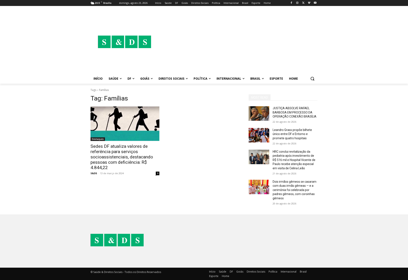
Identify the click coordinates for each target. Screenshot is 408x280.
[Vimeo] (309, 3)
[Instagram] (297, 3)
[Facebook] (291, 3)
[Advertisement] (238, 42)
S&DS (94, 173)
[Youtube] (315, 3)
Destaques (98, 139)
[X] (303, 3)
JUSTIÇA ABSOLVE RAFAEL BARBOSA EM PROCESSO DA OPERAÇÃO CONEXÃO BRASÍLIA (294, 112)
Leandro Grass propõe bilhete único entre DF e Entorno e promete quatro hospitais (292, 134)
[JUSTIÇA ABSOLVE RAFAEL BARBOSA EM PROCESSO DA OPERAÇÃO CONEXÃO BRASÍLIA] (259, 113)
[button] (312, 78)
